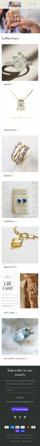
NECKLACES (10, 130)
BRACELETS (9, 267)
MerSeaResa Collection (14, 359)
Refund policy (18, 438)
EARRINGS (9, 222)
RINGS (7, 85)
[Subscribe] (33, 390)
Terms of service (15, 441)
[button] (4, 4)
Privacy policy (28, 438)
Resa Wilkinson (15, 435)
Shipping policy (27, 441)
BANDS (7, 176)
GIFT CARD (9, 313)
